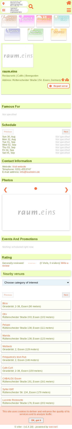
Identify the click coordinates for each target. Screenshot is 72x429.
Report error (61, 86)
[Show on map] (67, 80)
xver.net (53, 427)
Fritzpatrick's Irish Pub (14, 357)
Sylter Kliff (7, 389)
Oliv (4, 314)
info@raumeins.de (30, 172)
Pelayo (6, 325)
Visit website (19, 166)
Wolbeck (7, 346)
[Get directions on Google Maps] (63, 80)
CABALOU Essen (11, 378)
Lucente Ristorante (12, 400)
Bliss (5, 303)
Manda (6, 335)
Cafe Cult (7, 367)
